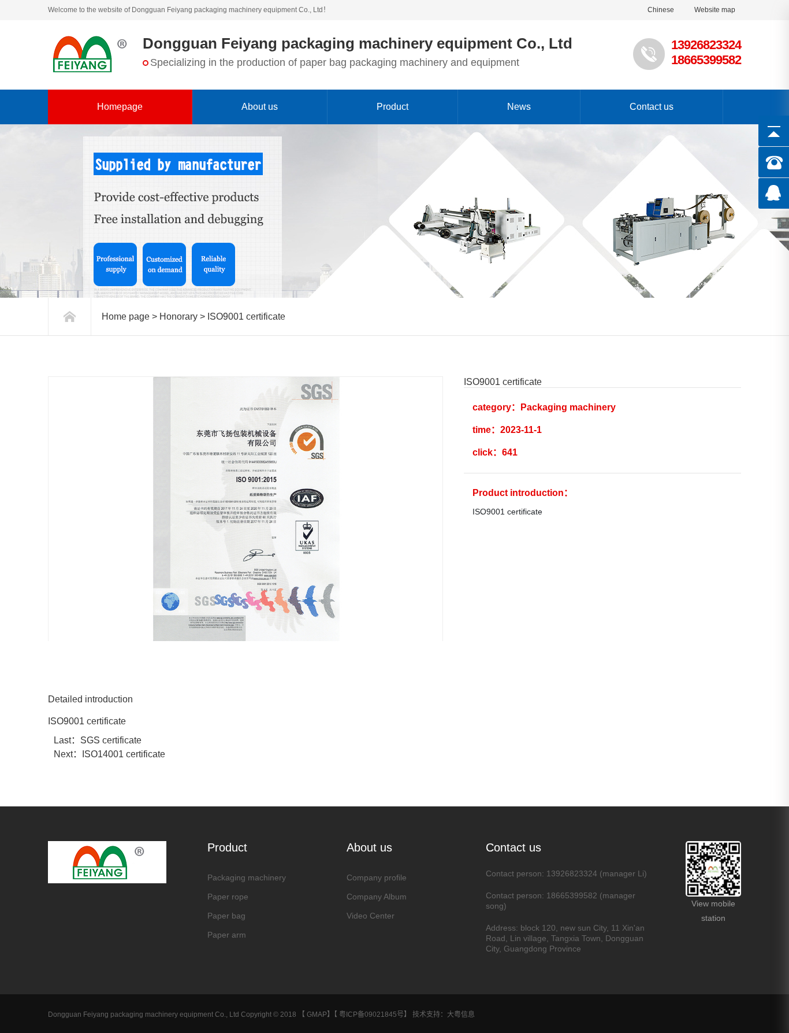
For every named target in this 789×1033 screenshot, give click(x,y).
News (519, 107)
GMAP (317, 1014)
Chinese (660, 10)
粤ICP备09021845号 (371, 1014)
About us (259, 107)
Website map (714, 10)
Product (392, 107)
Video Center (370, 915)
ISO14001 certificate (123, 754)
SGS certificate (111, 740)
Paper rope (227, 896)
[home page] (69, 316)
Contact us (651, 107)
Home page (126, 316)
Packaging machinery (246, 877)
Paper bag (226, 915)
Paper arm (226, 934)
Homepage (120, 107)
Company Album (377, 896)
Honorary (178, 316)
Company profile (377, 877)
